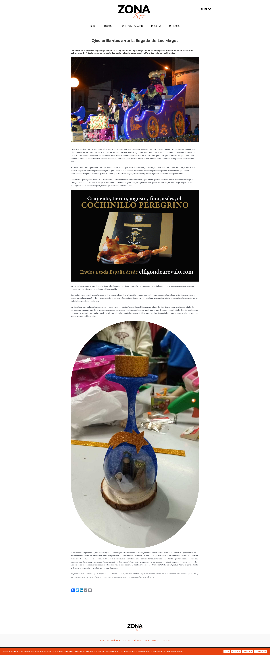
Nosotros (107, 26)
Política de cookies (140, 640)
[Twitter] (209, 9)
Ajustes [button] (227, 651)
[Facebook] (205, 9)
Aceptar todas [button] (236, 651)
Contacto (155, 640)
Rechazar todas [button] (247, 651)
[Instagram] (201, 9)
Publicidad (156, 26)
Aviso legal (104, 640)
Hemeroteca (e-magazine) (132, 26)
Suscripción (174, 26)
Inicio (92, 26)
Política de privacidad (120, 640)
